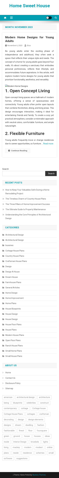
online (49, 447)
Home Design (11, 293)
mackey (16, 447)
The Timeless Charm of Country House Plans (25, 199)
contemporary (10, 408)
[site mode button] (49, 17)
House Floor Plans (13, 324)
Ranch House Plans (14, 345)
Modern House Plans (14, 335)
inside (6, 442)
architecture (44, 397)
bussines (9, 245)
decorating (9, 419)
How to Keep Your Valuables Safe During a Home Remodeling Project (27, 192)
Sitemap (9, 388)
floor (30, 430)
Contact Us (10, 378)
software (8, 458)
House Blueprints (13, 309)
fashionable (9, 430)
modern (27, 447)
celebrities (31, 403)
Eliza (29, 45)
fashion (40, 425)
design (21, 419)
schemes (40, 453)
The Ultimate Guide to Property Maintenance (25, 209)
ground (16, 436)
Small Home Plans (13, 351)
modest (39, 447)
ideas (47, 436)
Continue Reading (19, 151)
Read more (48, 143)
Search (5, 169)
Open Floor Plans (13, 340)
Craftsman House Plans (16, 261)
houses (37, 436)
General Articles (12, 287)
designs (7, 425)
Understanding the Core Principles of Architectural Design (28, 216)
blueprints (17, 403)
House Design (11, 314)
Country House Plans (14, 256)
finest (21, 430)
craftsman (44, 414)
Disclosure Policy (12, 383)
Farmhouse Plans (13, 282)
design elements (35, 419)
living (6, 447)
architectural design (26, 397)
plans (6, 453)
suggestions (21, 458)
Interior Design (19, 442)
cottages (31, 414)
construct (44, 403)
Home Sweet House (29, 5)
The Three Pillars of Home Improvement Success (27, 204)
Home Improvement (14, 298)
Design (8, 266)
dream (18, 425)
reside (16, 453)
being (6, 403)
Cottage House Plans (14, 251)
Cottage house (39, 408)
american (8, 397)
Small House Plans (13, 356)
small (51, 453)
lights (45, 442)
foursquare (42, 430)
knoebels (35, 442)
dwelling (29, 425)
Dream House (11, 277)
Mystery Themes (39, 475)
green (6, 436)
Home (8, 372)
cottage (24, 408)
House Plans (11, 330)
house (27, 436)
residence (27, 453)
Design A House (12, 272)
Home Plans (10, 303)
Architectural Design (14, 235)
